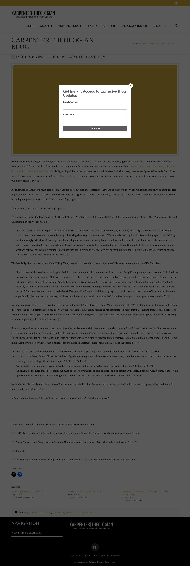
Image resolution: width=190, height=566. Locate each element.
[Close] (130, 85)
